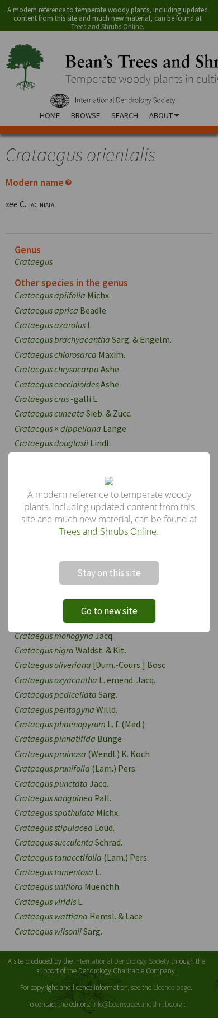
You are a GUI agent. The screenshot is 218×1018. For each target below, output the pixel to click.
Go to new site (109, 611)
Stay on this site (109, 573)
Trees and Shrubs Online (108, 531)
